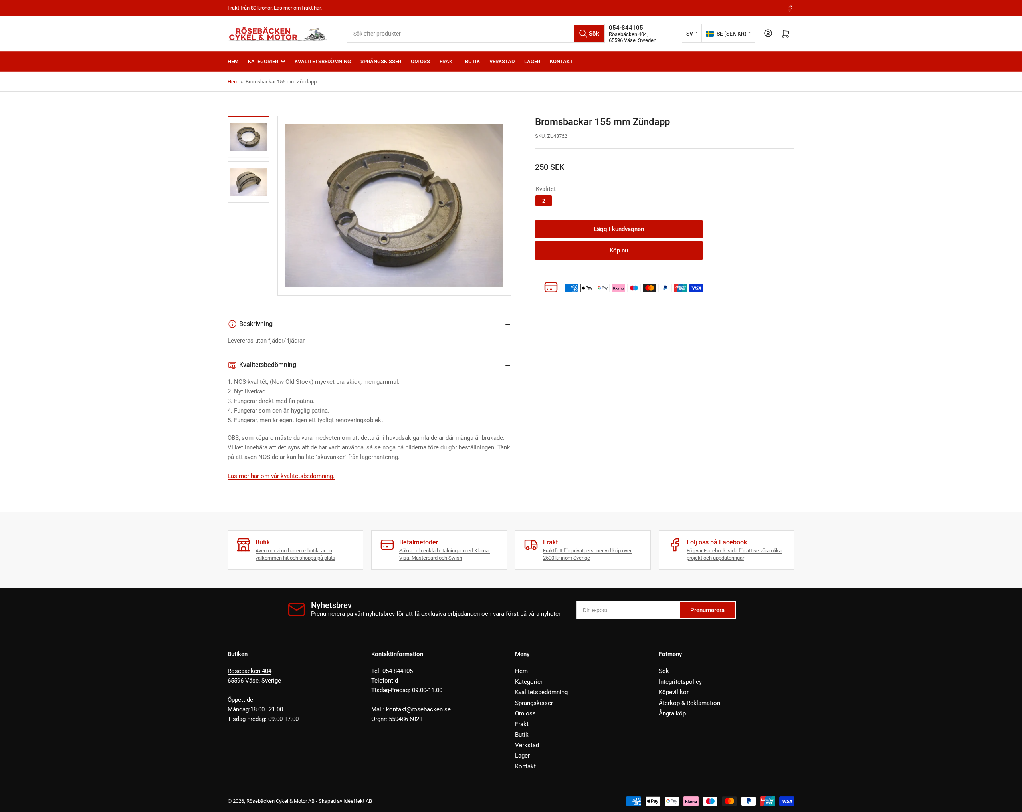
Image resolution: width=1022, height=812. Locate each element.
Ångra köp (672, 713)
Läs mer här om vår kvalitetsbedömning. (281, 476)
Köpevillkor (674, 692)
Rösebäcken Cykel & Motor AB (280, 801)
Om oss (420, 61)
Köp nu (619, 250)
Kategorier (263, 61)
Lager (532, 61)
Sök (664, 671)
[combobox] (476, 33)
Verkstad (502, 61)
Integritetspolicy (680, 681)
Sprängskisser (380, 61)
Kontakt (561, 61)
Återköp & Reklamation (689, 703)
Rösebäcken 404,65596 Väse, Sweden (632, 37)
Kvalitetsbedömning (323, 61)
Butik (472, 61)
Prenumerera (707, 610)
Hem (233, 61)
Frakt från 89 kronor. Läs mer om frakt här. (275, 8)
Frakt (448, 61)
